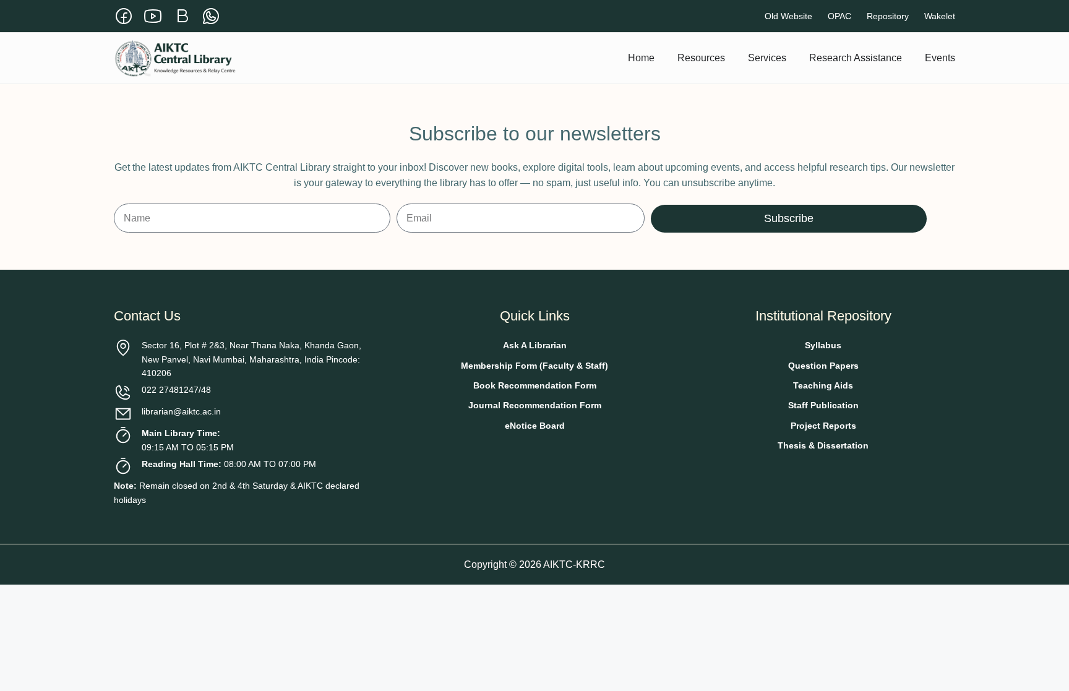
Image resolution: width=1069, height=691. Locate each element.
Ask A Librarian (535, 345)
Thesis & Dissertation (823, 445)
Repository (888, 16)
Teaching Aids (823, 385)
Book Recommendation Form (534, 385)
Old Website (788, 16)
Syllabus (823, 345)
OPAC (839, 16)
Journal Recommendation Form (534, 405)
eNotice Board (535, 426)
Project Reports (823, 426)
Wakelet (939, 16)
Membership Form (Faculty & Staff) (534, 366)
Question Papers (823, 366)
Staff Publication (823, 405)
